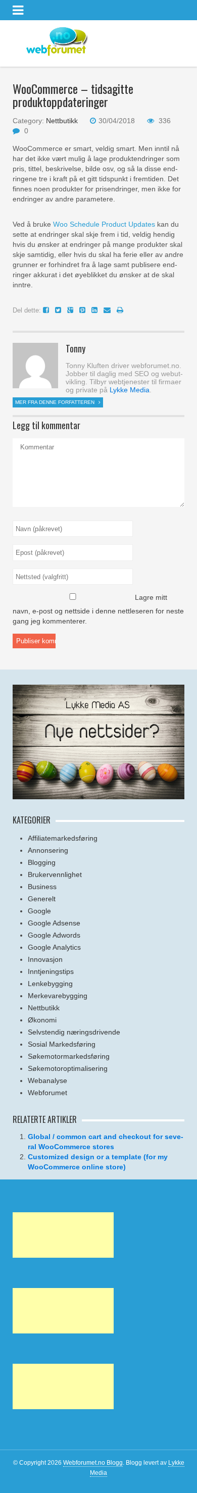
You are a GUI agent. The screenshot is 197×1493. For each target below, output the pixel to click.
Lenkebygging (50, 984)
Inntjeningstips (51, 971)
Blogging (42, 862)
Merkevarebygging (57, 996)
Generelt (42, 899)
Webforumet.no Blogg (93, 1462)
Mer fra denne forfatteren (55, 402)
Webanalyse (47, 1080)
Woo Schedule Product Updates (104, 224)
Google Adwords (54, 935)
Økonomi (42, 1020)
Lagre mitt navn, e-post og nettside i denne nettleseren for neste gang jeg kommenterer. (98, 609)
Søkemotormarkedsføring (69, 1056)
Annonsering (48, 850)
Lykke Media (130, 390)
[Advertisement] (63, 1235)
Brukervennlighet (55, 874)
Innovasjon (45, 959)
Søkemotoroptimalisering (68, 1068)
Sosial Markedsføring (61, 1044)
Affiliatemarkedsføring (62, 838)
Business (42, 887)
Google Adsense (54, 923)
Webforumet (47, 1093)
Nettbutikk (62, 121)
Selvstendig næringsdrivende (74, 1032)
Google (39, 911)
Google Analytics (54, 947)
